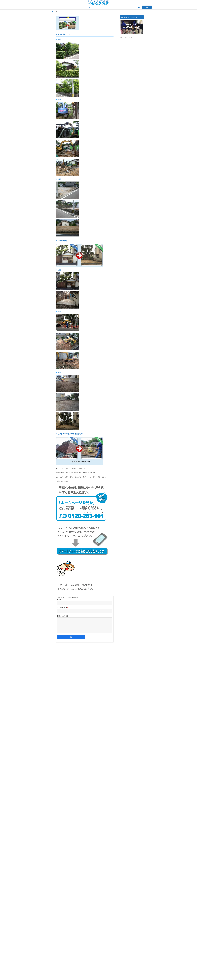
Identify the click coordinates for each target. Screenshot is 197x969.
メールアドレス (62, 608)
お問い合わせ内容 (63, 616)
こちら (128, 37)
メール (91, 7)
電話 (147, 7)
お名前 (59, 600)
